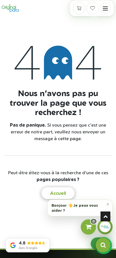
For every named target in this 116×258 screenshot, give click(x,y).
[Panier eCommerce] (79, 8)
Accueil (58, 193)
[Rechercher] (103, 245)
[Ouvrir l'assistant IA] (105, 226)
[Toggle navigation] (105, 8)
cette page (69, 138)
